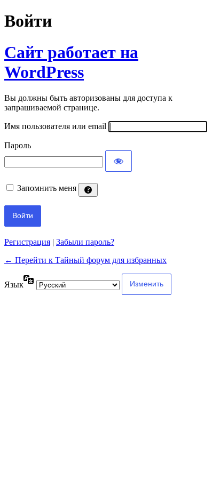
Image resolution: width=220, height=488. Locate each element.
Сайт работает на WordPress (71, 62)
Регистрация (27, 241)
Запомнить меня (46, 188)
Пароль (17, 145)
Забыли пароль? (85, 241)
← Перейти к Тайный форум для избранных (85, 260)
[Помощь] (88, 190)
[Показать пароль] (118, 161)
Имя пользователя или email (55, 126)
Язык (13, 284)
